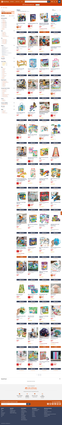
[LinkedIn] (50, 404)
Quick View (22, 33)
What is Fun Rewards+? (24, 419)
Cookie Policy (46, 416)
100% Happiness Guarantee (35, 409)
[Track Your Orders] (52, 1)
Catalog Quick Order (12, 410)
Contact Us (22, 409)
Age (1, 409)
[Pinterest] (53, 404)
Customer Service (23, 410)
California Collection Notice (47, 411)
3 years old (4, 13)
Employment (33, 416)
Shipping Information (24, 411)
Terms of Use (45, 410)
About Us (33, 411)
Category (2, 410)
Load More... (3, 56)
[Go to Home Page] (1, 7)
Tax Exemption (23, 416)
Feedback (61, 213)
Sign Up (28, 404)
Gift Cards (11, 409)
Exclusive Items (9, 13)
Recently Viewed (4, 379)
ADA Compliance (23, 417)
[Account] (56, 1)
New (1, 411)
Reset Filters (12, 11)
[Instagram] (60, 404)
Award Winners (3, 412)
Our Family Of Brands (35, 410)
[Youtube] (57, 404)
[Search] (48, 2)
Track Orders (22, 412)
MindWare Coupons (12, 411)
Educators (2, 415)
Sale (1, 416)
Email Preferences (23, 418)
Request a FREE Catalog (13, 412)
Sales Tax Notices (23, 415)
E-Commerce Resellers (47, 415)
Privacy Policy (46, 409)
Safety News (45, 412)
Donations (33, 412)
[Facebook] (48, 404)
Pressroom (33, 415)
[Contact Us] (54, 1)
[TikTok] (55, 404)
